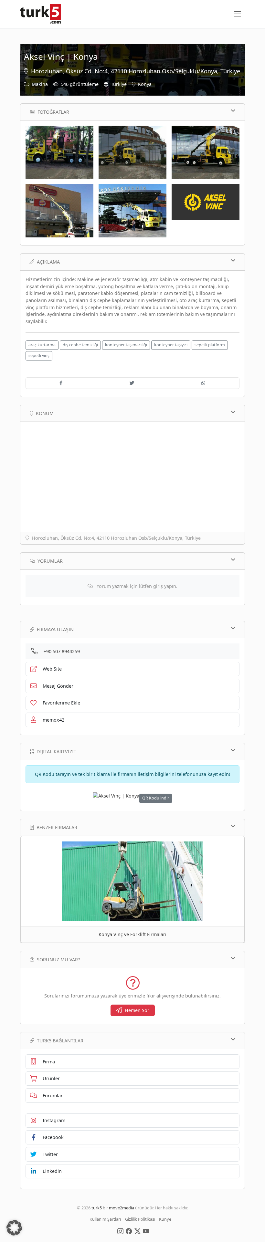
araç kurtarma (42, 345)
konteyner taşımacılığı (126, 345)
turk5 (96, 1208)
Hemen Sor (137, 1010)
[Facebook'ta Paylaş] (61, 383)
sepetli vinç (38, 355)
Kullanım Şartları (105, 1219)
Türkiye (119, 84)
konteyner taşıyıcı (170, 345)
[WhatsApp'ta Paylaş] (203, 383)
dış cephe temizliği (80, 345)
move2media (121, 1208)
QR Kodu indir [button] (155, 798)
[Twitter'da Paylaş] (132, 383)
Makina (40, 84)
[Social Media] (120, 1231)
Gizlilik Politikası (140, 1219)
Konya (145, 84)
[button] (14, 1228)
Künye (165, 1219)
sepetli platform (210, 345)
